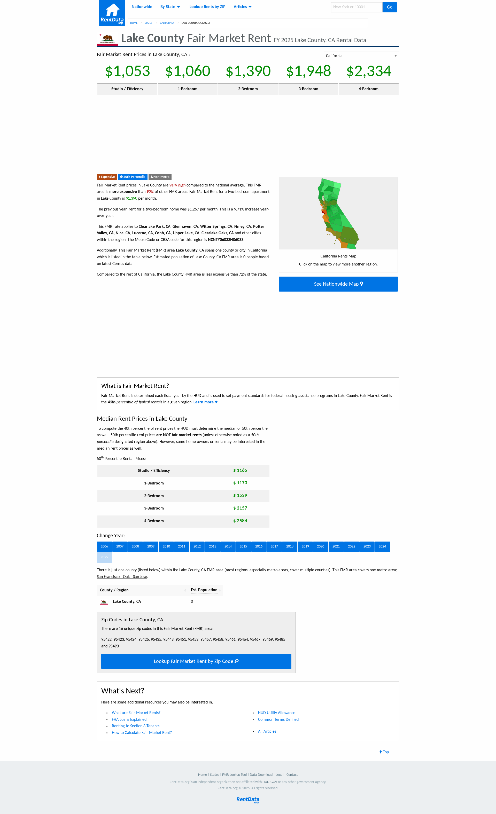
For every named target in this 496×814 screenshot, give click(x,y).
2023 (367, 547)
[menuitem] (142, 7)
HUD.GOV (269, 782)
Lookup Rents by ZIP (208, 7)
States (149, 23)
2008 (135, 547)
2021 (336, 547)
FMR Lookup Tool (234, 775)
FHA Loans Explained (129, 720)
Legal (279, 775)
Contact (292, 775)
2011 (181, 547)
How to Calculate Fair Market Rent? (142, 733)
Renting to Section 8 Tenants (135, 726)
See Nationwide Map (337, 284)
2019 (305, 547)
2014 (228, 547)
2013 (212, 547)
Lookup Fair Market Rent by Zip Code (194, 661)
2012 (197, 547)
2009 (150, 547)
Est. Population (204, 590)
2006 (104, 547)
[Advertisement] (210, 135)
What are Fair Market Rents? (136, 713)
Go (389, 7)
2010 (166, 547)
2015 (243, 547)
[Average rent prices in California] (106, 602)
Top (385, 752)
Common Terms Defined (278, 720)
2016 (258, 547)
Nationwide (142, 7)
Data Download (261, 775)
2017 (274, 547)
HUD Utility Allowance (276, 713)
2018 (289, 547)
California (167, 23)
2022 (351, 547)
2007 (119, 547)
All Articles (267, 732)
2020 (320, 547)
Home (133, 23)
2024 (382, 547)
